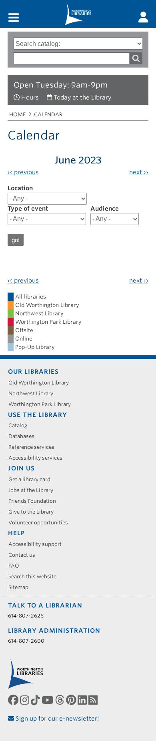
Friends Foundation (35, 501)
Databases (24, 436)
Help (16, 533)
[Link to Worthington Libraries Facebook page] (14, 700)
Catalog (21, 425)
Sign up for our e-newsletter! (56, 718)
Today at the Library (82, 97)
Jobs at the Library (33, 490)
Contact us (24, 555)
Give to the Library (34, 512)
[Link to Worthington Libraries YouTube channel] (48, 700)
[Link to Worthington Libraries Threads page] (60, 700)
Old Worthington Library (41, 383)
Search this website (35, 577)
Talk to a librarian (45, 605)
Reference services (34, 447)
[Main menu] (14, 18)
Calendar (48, 115)
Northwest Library (33, 393)
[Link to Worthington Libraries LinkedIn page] (83, 700)
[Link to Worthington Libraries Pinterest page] (72, 700)
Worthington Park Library (42, 404)
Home (17, 115)
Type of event (28, 208)
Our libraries (33, 371)
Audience (104, 208)
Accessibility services (38, 458)
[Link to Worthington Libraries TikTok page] (36, 700)
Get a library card (32, 479)
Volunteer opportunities (41, 523)
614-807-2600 (26, 641)
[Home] (78, 14)
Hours (30, 97)
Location (20, 188)
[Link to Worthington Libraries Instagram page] (25, 700)
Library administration (54, 630)
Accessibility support (38, 544)
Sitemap (21, 587)
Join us (21, 468)
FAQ (16, 566)
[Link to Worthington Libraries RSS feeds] (93, 700)
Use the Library (37, 414)
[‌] (143, 17)
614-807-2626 (26, 616)
